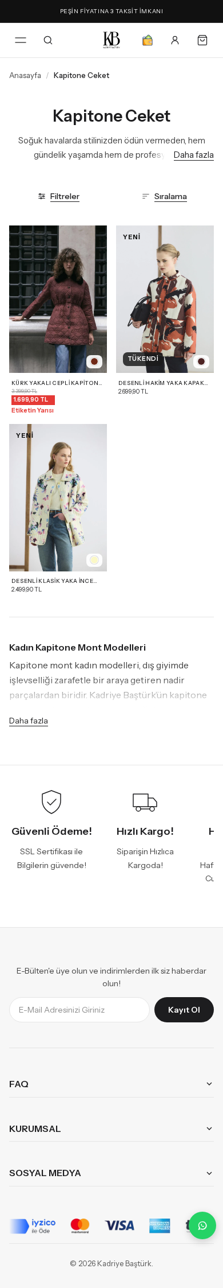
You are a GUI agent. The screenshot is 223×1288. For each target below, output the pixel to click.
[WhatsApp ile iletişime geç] (202, 1225)
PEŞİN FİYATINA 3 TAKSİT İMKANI (112, 11)
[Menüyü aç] (20, 40)
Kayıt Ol (184, 1010)
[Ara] (48, 40)
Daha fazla (194, 154)
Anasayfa (25, 75)
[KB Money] (147, 40)
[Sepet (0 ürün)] (202, 40)
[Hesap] (175, 40)
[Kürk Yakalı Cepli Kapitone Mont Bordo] (58, 299)
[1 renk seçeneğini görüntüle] (94, 361)
